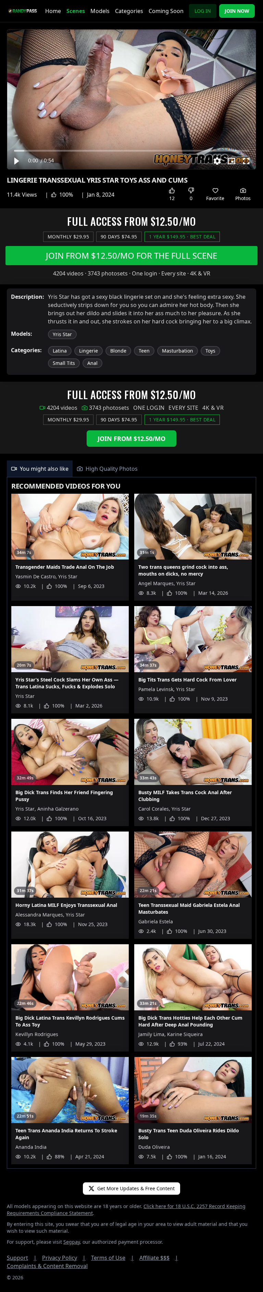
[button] (16, 161)
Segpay (71, 1242)
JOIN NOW (237, 11)
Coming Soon (166, 11)
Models (100, 11)
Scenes (75, 11)
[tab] (40, 468)
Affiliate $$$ (158, 1258)
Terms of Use (112, 1258)
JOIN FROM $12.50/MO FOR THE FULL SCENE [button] (131, 255)
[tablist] (131, 468)
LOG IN (203, 11)
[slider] (131, 150)
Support (22, 1258)
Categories (129, 11)
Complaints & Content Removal (47, 1266)
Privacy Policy (64, 1258)
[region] (131, 99)
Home (53, 11)
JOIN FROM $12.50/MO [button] (131, 438)
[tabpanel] (131, 823)
